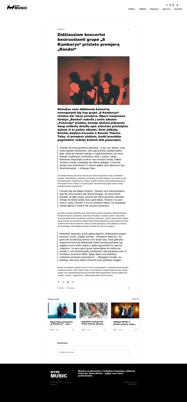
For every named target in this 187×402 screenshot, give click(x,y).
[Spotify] (173, 5)
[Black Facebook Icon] (167, 5)
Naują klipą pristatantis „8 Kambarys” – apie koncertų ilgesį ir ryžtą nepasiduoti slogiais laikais (61, 323)
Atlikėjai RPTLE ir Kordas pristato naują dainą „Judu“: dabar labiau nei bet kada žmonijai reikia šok (123, 323)
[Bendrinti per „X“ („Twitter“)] (63, 282)
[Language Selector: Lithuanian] (178, 5)
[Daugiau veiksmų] (128, 29)
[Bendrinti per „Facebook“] (58, 282)
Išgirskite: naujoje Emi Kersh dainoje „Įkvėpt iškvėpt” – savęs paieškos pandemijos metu (92, 323)
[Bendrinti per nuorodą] (73, 282)
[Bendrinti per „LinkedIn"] (68, 282)
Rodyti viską (135, 299)
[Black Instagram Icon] (170, 5)
